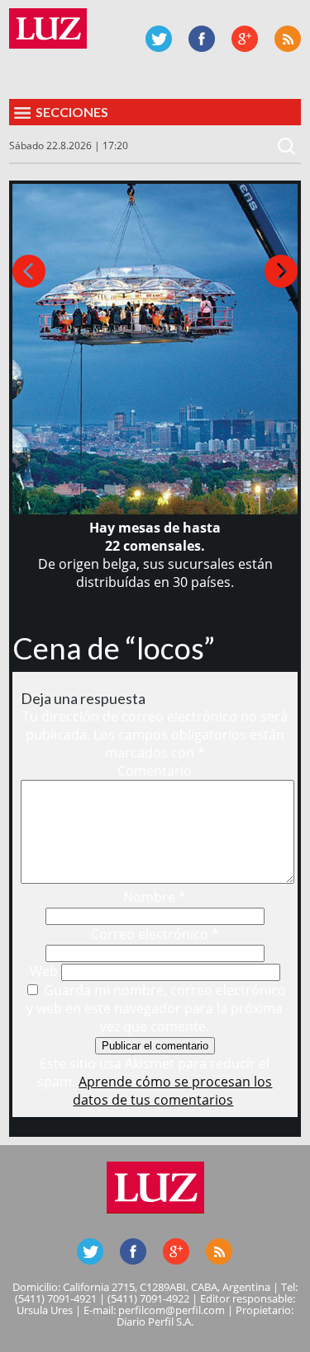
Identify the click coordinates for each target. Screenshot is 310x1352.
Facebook (201, 39)
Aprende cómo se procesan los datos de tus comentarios (172, 1091)
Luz (48, 28)
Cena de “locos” (113, 648)
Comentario (154, 771)
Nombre (154, 897)
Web (44, 971)
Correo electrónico (155, 934)
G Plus (244, 39)
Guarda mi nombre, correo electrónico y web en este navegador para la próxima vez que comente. (156, 1008)
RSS (287, 39)
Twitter (158, 39)
